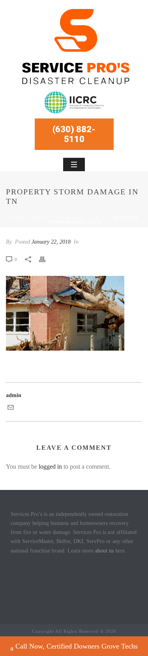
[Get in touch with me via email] (10, 409)
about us (104, 551)
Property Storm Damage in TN (69, 218)
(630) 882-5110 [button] (74, 134)
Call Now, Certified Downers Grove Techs (76, 646)
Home (17, 218)
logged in (50, 466)
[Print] (46, 259)
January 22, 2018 (51, 242)
